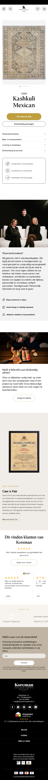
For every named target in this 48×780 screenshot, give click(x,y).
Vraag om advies (24, 398)
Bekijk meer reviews (24, 562)
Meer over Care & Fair (9, 519)
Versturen (24, 663)
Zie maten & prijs (24, 117)
